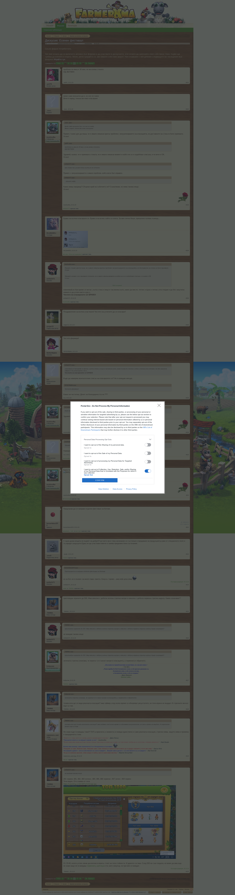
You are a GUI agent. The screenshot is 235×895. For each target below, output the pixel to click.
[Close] (160, 406)
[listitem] (117, 439)
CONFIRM (99, 480)
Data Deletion (103, 489)
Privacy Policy (131, 489)
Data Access (117, 489)
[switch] (148, 444)
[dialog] (117, 447)
